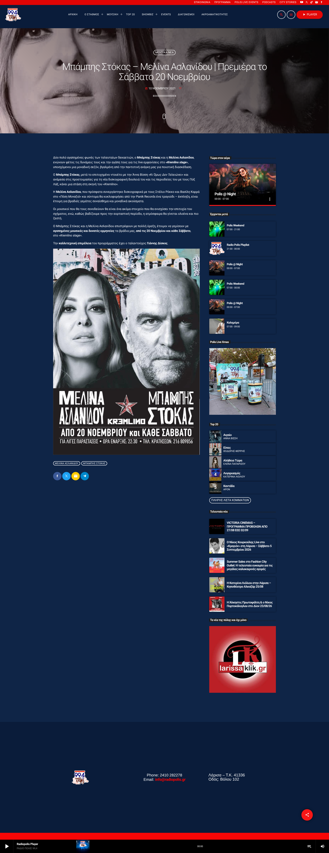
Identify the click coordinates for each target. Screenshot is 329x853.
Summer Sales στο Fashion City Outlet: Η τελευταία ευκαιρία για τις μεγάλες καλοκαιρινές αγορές (250, 565)
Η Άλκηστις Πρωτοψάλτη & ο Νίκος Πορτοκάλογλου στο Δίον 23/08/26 (250, 604)
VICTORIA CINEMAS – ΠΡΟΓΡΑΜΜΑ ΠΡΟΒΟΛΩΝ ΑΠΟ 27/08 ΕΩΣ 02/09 (247, 526)
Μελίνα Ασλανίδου (66, 463)
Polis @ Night (225, 194)
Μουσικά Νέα (164, 52)
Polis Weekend (235, 225)
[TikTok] (311, 2)
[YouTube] (301, 2)
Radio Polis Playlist (238, 245)
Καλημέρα (233, 322)
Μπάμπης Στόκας (94, 463)
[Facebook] (321, 2)
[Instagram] (316, 2)
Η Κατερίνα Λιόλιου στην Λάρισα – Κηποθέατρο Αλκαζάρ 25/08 (249, 584)
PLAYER (309, 14)
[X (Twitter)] (306, 2)
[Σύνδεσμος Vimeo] (13, 14)
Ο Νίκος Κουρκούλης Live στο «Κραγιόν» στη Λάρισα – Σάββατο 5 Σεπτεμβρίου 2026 (249, 545)
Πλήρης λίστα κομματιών (230, 500)
